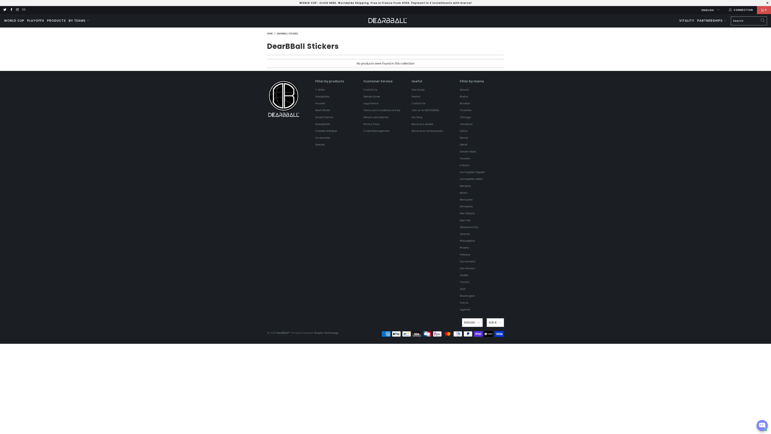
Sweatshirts (322, 96)
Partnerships (710, 20)
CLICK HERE (327, 3)
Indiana (465, 165)
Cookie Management (376, 131)
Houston (465, 158)
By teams (78, 20)
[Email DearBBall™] (23, 10)
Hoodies (320, 103)
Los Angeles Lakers (471, 179)
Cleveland (466, 124)
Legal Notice (370, 103)
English (708, 10)
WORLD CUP (308, 3)
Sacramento (467, 261)
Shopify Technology (326, 333)
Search (416, 96)
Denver (464, 137)
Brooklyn (465, 103)
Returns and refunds (376, 117)
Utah (463, 289)
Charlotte (465, 110)
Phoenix (464, 247)
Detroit (463, 144)
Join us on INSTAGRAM (425, 110)
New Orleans (467, 213)
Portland (465, 254)
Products (56, 20)
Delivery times (371, 96)
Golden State (468, 151)
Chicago (465, 117)
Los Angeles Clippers (472, 172)
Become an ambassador (427, 131)
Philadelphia (467, 241)
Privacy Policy (371, 124)
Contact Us (370, 89)
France (464, 302)
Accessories (322, 137)
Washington (467, 296)
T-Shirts (320, 89)
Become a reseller (422, 124)
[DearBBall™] (387, 21)
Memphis (465, 186)
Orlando (465, 234)
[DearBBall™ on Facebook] (11, 10)
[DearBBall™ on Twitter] (4, 10)
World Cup (14, 20)
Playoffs (35, 20)
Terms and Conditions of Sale (381, 110)
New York (465, 220)
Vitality (686, 20)
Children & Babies (326, 131)
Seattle (464, 275)
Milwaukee (466, 199)
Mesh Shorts (322, 110)
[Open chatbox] (762, 425)
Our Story (417, 117)
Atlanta (464, 89)
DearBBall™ (283, 333)
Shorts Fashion (324, 117)
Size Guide (418, 89)
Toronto (464, 282)
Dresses (320, 144)
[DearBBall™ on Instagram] (17, 10)
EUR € (493, 322)
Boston (464, 96)
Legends (465, 309)
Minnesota (466, 206)
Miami (463, 192)
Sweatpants (322, 124)
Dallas (464, 131)
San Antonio (467, 268)
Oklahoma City (469, 227)
